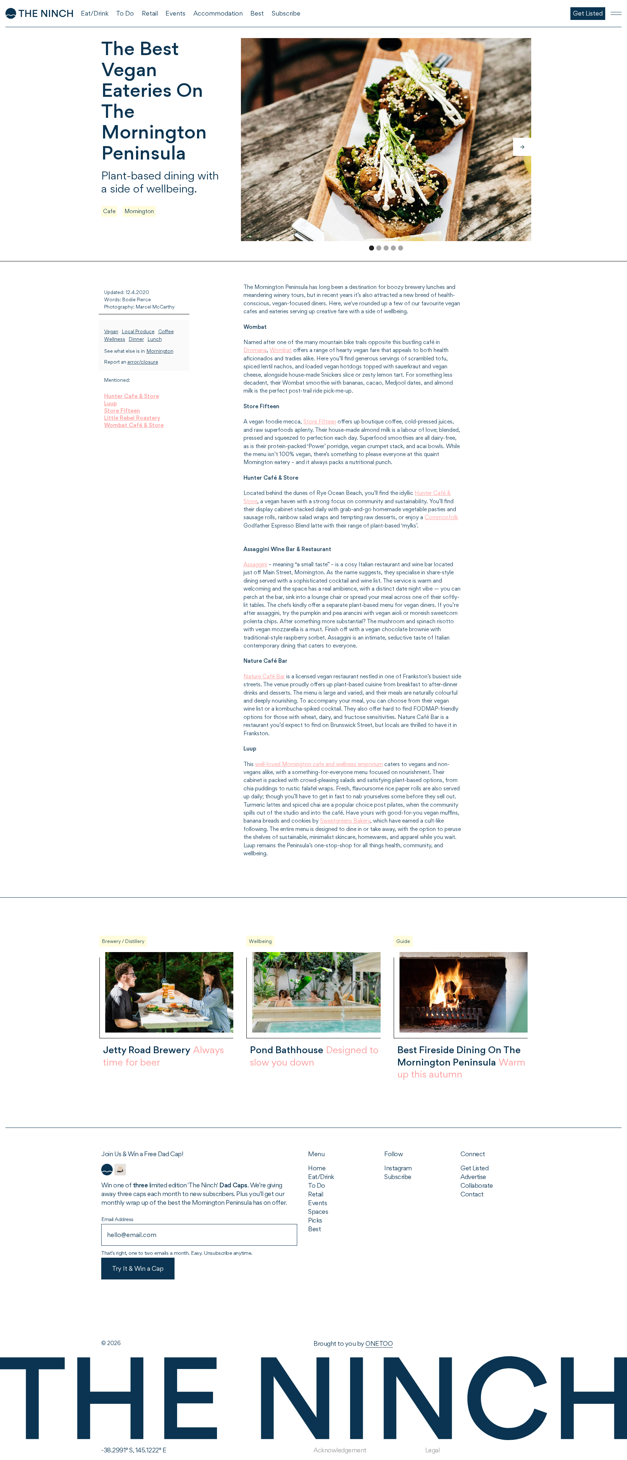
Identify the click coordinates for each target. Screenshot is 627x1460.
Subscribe (397, 1176)
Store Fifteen (122, 410)
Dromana (255, 350)
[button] (522, 147)
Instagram (398, 1168)
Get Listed (474, 1168)
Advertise (473, 1176)
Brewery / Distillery (123, 941)
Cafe (109, 211)
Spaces (318, 1211)
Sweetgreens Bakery (345, 820)
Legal (432, 1450)
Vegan (111, 331)
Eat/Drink (321, 1176)
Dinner (136, 339)
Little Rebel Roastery (132, 417)
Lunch (155, 339)
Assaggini (255, 564)
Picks (315, 1220)
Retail (315, 1194)
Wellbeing (260, 941)
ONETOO (379, 1343)
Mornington (139, 211)
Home (316, 1168)
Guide (403, 941)
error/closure (142, 362)
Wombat (281, 350)
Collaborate (476, 1185)
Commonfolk (441, 517)
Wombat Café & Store (134, 425)
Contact (472, 1194)
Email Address (117, 1219)
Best (314, 1229)
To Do (316, 1185)
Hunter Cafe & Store (131, 396)
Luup (110, 403)
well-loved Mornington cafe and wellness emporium (319, 764)
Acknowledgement (340, 1450)
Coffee (166, 331)
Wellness (114, 339)
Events (317, 1203)
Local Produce (138, 331)
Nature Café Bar (264, 676)
